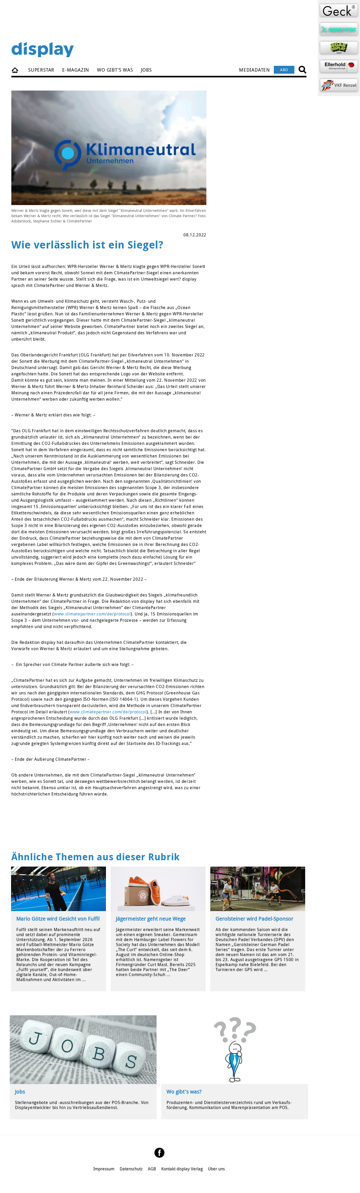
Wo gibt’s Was (115, 70)
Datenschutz (131, 1169)
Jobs (146, 70)
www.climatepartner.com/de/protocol (92, 614)
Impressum (103, 1169)
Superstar (41, 70)
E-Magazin (75, 70)
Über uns (216, 1169)
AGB (152, 1169)
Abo (284, 69)
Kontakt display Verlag (182, 1169)
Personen (15, 70)
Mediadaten (254, 70)
